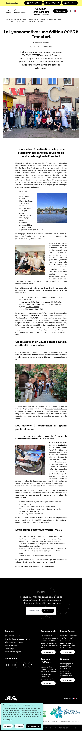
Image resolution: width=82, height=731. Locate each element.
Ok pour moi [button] (35, 726)
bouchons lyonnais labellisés (39, 411)
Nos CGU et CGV (11, 645)
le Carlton (58, 302)
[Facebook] (7, 665)
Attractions (71, 3)
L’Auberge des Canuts (34, 511)
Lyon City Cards (27, 309)
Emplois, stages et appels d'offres (17, 639)
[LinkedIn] (23, 665)
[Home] (41, 11)
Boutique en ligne (12, 3)
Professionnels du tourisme (52, 20)
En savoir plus (48, 652)
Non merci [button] (7, 726)
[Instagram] (15, 665)
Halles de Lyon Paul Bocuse (55, 409)
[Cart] (71, 11)
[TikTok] (31, 665)
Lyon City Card (54, 3)
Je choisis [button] (19, 726)
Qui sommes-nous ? (12, 636)
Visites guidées (35, 3)
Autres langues (10, 649)
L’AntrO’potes (28, 284)
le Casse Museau (32, 307)
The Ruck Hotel (49, 507)
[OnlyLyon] (11, 698)
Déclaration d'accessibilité (14, 642)
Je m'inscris (48, 611)
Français (67, 698)
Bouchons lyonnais (24, 281)
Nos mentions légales (13, 652)
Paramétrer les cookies (68, 728)
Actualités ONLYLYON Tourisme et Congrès (21, 20)
